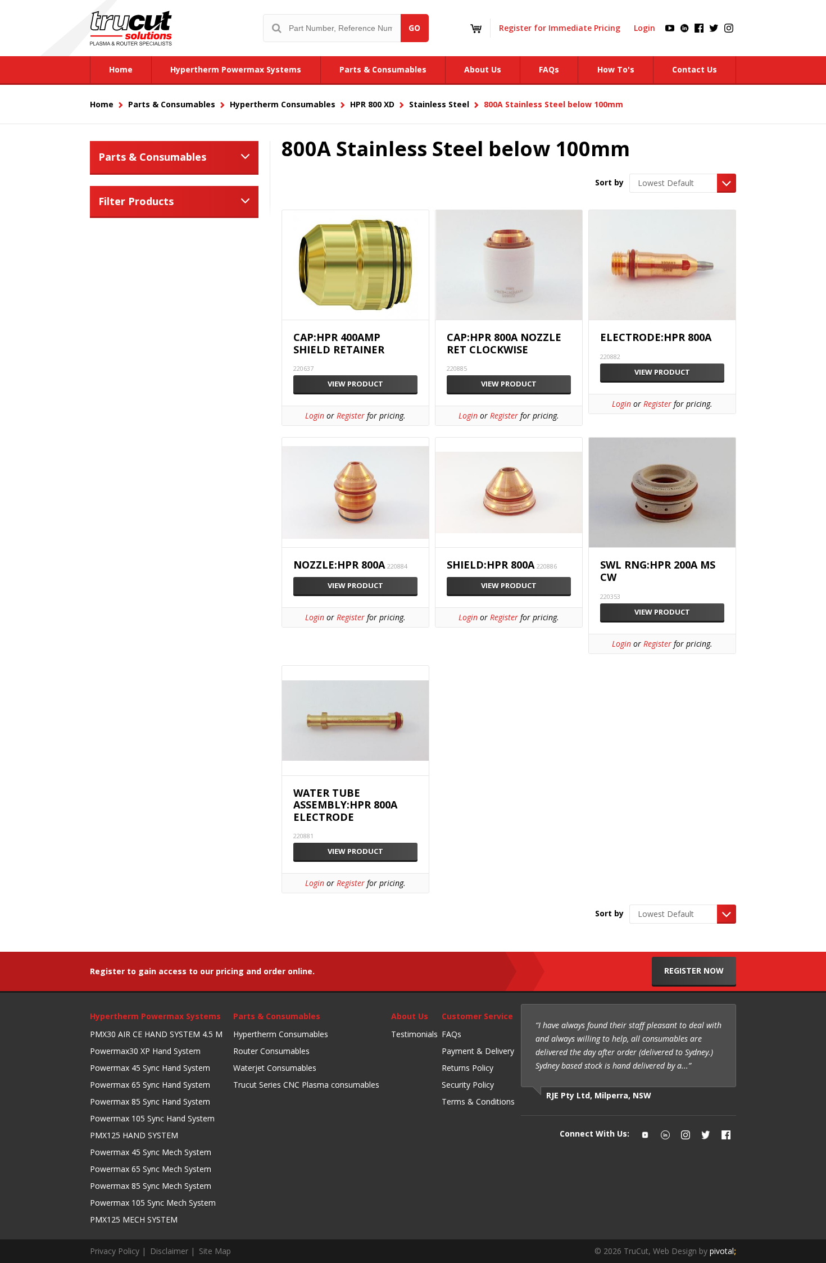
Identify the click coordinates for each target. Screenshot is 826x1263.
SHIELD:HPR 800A (490, 565)
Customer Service (477, 1016)
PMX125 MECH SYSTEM (134, 1219)
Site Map (215, 1251)
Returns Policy (467, 1067)
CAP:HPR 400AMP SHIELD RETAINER (338, 343)
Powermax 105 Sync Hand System (152, 1118)
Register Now (694, 970)
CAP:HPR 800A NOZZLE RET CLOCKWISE (504, 343)
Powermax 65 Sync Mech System (150, 1169)
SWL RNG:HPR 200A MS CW (657, 571)
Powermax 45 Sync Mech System (150, 1152)
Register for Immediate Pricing (559, 27)
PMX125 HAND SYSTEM (134, 1135)
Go (414, 27)
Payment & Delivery (478, 1051)
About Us (409, 1016)
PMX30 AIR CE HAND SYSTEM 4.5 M (156, 1034)
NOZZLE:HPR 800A (339, 565)
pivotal (723, 1251)
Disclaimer (169, 1251)
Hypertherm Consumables (280, 1034)
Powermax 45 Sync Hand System (150, 1067)
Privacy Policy (114, 1251)
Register (351, 415)
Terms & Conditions (478, 1101)
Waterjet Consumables (274, 1067)
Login (644, 27)
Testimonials (414, 1034)
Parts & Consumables (152, 156)
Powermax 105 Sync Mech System (153, 1202)
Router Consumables (271, 1051)
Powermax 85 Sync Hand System (150, 1101)
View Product (355, 384)
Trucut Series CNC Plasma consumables (306, 1084)
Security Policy (468, 1084)
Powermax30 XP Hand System (145, 1051)
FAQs (451, 1034)
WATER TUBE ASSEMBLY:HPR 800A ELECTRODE (345, 805)
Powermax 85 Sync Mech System (150, 1185)
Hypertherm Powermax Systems (155, 1016)
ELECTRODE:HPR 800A (655, 337)
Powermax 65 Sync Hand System (150, 1084)
